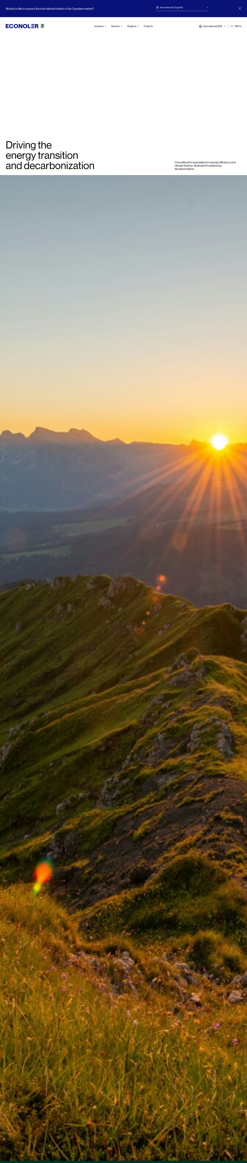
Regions (131, 26)
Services (99, 26)
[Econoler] (25, 25)
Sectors (115, 26)
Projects (148, 26)
